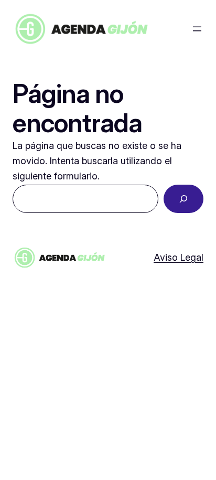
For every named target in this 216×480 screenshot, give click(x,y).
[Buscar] (183, 199)
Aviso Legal (178, 257)
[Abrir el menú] (197, 29)
